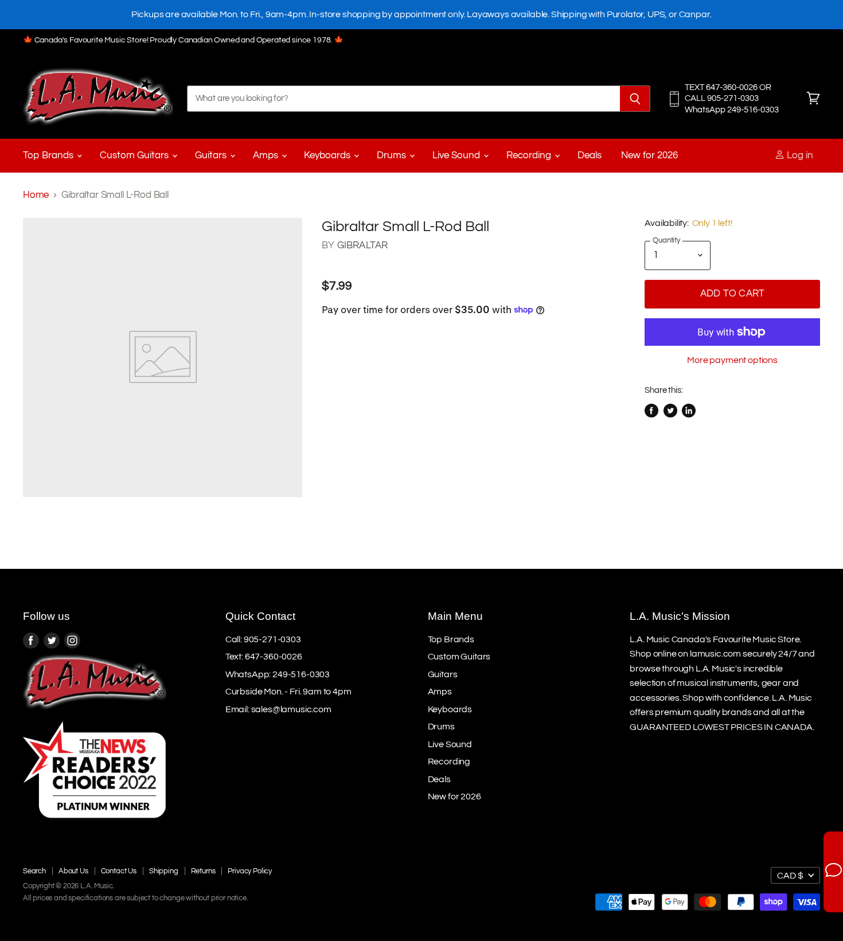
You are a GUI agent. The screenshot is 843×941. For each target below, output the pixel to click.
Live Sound (457, 155)
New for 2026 (649, 155)
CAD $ (790, 875)
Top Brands (49, 155)
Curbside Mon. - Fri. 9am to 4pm (288, 691)
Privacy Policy (250, 871)
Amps (266, 155)
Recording (529, 155)
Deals (589, 155)
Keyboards (328, 155)
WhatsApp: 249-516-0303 (277, 674)
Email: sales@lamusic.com (278, 709)
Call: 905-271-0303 (263, 639)
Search (34, 871)
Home (36, 195)
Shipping (163, 871)
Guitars (212, 155)
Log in (799, 155)
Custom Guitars (135, 155)
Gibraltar (362, 245)
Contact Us (118, 871)
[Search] (635, 98)
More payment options (732, 360)
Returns (203, 871)
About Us (73, 871)
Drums (392, 155)
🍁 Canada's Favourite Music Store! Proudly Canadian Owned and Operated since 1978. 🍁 (183, 40)
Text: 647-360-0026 (263, 656)
